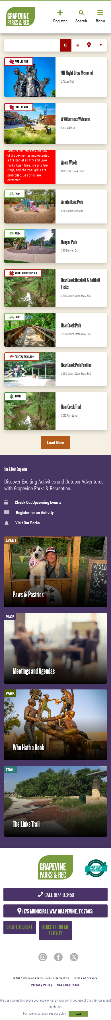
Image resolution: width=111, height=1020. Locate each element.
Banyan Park (69, 242)
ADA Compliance (68, 985)
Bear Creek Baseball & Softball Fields (80, 283)
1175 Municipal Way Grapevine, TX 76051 (57, 911)
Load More (55, 442)
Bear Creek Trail (71, 407)
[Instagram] (42, 957)
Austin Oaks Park (72, 202)
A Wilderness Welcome (75, 119)
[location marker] (89, 45)
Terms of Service (85, 978)
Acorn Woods (69, 162)
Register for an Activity (35, 512)
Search (81, 20)
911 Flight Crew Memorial (77, 73)
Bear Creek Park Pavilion (76, 365)
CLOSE (78, 1013)
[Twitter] (74, 957)
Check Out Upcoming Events (38, 502)
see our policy (57, 1013)
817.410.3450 (59, 895)
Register (60, 20)
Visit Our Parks (27, 522)
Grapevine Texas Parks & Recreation (46, 978)
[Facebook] (58, 957)
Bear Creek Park (71, 325)
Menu (100, 20)
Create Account (19, 927)
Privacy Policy (41, 985)
